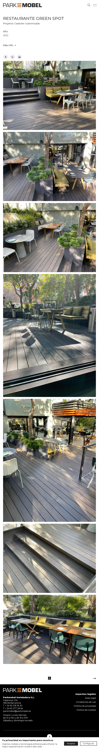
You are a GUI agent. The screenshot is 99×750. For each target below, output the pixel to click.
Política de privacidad (85, 706)
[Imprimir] (19, 57)
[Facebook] (5, 57)
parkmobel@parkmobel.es (17, 711)
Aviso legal (90, 698)
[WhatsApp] (12, 57)
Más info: (8, 45)
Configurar (88, 743)
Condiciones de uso (86, 702)
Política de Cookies (86, 710)
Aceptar (71, 743)
